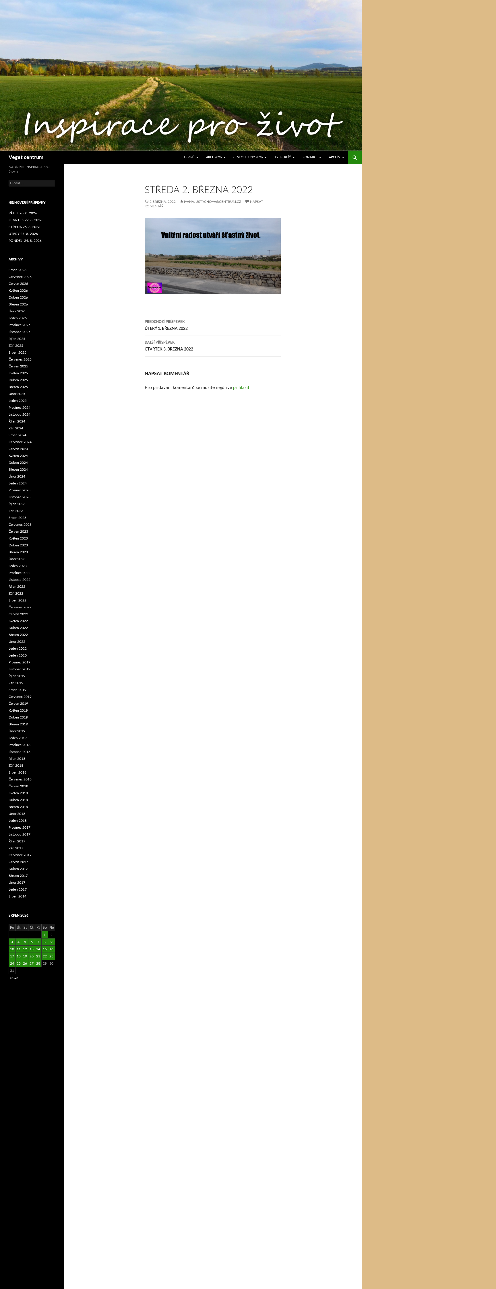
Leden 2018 (18, 820)
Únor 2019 (17, 731)
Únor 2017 (17, 882)
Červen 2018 (18, 786)
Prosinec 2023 (19, 490)
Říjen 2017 (17, 841)
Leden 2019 (18, 738)
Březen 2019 (18, 724)
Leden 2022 (18, 648)
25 (19, 963)
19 (25, 956)
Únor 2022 (17, 641)
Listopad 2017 (19, 834)
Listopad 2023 (19, 497)
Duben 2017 (18, 869)
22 (45, 956)
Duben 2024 (18, 462)
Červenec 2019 (20, 696)
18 (19, 956)
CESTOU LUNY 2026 (248, 157)
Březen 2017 (18, 875)
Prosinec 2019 (19, 662)
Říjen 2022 (17, 586)
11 (19, 949)
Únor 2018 (17, 813)
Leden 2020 (18, 655)
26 (25, 963)
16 (51, 949)
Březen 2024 (18, 469)
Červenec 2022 (20, 607)
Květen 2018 (18, 793)
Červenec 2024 (20, 442)
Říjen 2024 (17, 421)
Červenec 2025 (20, 359)
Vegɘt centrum (26, 157)
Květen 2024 (18, 455)
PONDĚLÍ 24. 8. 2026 (25, 240)
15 (45, 949)
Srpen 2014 (17, 896)
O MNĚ (189, 157)
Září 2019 (16, 683)
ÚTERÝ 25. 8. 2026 (23, 233)
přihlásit (241, 387)
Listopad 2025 (19, 332)
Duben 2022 (18, 628)
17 (12, 956)
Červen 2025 (18, 366)
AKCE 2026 (214, 157)
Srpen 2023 (17, 517)
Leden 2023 (18, 566)
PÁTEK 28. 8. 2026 (23, 213)
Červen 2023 (18, 531)
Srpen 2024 (17, 435)
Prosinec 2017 (19, 827)
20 (32, 956)
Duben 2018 (18, 800)
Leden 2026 (18, 318)
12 (25, 949)
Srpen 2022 (17, 600)
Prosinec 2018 (19, 745)
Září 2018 (16, 765)
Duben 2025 (18, 380)
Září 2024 (16, 428)
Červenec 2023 (20, 524)
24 (12, 963)
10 (12, 949)
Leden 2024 (18, 483)
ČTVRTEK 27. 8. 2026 (25, 220)
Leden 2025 (18, 400)
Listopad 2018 (19, 751)
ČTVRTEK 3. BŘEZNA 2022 (169, 346)
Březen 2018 (18, 807)
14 (38, 949)
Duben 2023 (18, 545)
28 (38, 963)
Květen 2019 (18, 710)
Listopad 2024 (19, 414)
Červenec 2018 (20, 779)
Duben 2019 (18, 717)
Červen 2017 (18, 862)
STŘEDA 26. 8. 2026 (24, 227)
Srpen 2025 (17, 352)
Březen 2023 (18, 552)
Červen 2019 (18, 703)
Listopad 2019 (19, 669)
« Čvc (14, 978)
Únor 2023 (17, 559)
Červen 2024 (18, 449)
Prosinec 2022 (19, 573)
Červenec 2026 (20, 277)
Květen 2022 (18, 621)
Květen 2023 (18, 538)
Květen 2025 (18, 373)
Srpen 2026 (17, 270)
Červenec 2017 (20, 855)
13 (32, 949)
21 (38, 956)
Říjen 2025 (17, 338)
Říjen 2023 (17, 504)
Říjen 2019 (17, 676)
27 (32, 963)
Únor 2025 (17, 394)
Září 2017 (16, 848)
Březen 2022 (18, 634)
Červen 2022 (18, 614)
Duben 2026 (18, 297)
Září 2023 (16, 511)
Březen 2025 (18, 387)
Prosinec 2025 (19, 325)
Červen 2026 (18, 283)
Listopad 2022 (19, 579)
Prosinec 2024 (19, 407)
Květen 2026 (18, 290)
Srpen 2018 (17, 772)
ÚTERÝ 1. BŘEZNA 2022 (166, 325)
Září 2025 (16, 345)
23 (51, 956)
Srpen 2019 (17, 690)
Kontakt (310, 157)
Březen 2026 (18, 304)
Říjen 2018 (17, 758)
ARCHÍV (334, 157)
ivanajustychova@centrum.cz (212, 201)
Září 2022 (16, 593)
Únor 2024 (17, 476)
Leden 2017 (18, 889)
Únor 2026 (17, 311)
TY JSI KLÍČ (282, 157)
